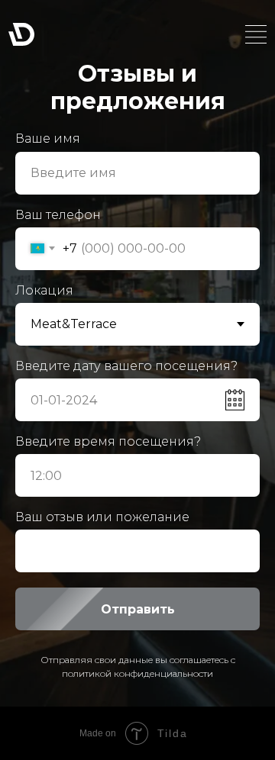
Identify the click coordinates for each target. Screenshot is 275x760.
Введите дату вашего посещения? (126, 366)
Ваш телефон (58, 215)
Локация (44, 290)
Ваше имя (47, 138)
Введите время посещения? (108, 441)
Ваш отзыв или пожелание (102, 517)
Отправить (138, 609)
